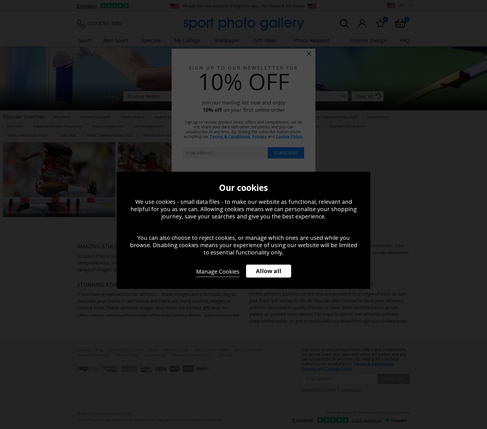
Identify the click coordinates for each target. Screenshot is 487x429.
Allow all (268, 271)
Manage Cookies (218, 271)
